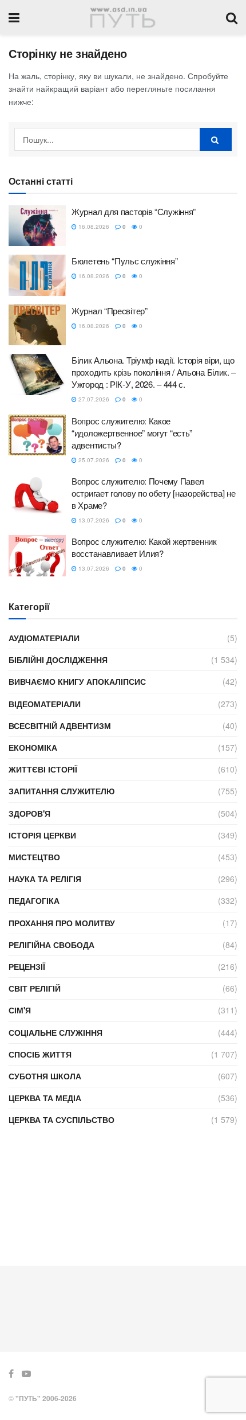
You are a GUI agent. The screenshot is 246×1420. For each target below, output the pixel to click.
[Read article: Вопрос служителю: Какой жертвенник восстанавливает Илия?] (37, 555)
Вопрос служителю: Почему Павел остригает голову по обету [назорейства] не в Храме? (153, 493)
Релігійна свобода (51, 944)
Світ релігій (35, 988)
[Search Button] (231, 17)
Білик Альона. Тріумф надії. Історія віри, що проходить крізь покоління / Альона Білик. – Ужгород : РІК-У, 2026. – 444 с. (154, 372)
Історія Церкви (42, 835)
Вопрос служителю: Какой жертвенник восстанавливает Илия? (144, 547)
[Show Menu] (14, 17)
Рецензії (27, 966)
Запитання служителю (61, 791)
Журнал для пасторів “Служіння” (134, 211)
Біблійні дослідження (58, 659)
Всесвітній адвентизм (60, 725)
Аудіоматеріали (44, 637)
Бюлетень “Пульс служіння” (125, 261)
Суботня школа (45, 1076)
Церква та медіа (45, 1097)
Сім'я (20, 1010)
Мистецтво (34, 857)
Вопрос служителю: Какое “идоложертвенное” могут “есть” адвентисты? (132, 433)
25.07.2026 (93, 460)
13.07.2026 (93, 520)
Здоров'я (29, 813)
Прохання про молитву (62, 923)
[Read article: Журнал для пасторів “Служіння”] (37, 226)
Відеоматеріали (45, 703)
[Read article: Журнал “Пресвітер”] (37, 325)
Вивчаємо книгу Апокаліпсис (77, 681)
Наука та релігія (45, 878)
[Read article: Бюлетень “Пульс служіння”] (37, 275)
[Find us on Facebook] (11, 1373)
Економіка (33, 747)
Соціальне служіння (55, 1032)
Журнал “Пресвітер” (110, 311)
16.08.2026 (93, 227)
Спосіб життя (40, 1054)
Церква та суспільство (61, 1119)
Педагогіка (34, 900)
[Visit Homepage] (122, 17)
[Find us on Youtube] (26, 1373)
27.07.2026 (93, 399)
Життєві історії (43, 769)
